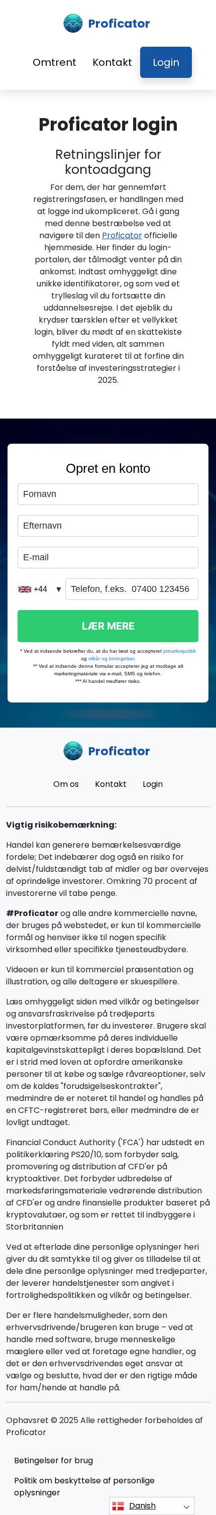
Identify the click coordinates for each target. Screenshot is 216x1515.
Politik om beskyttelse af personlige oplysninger (84, 1486)
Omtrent (54, 62)
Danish (142, 1505)
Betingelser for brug (53, 1460)
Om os (66, 784)
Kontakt (112, 62)
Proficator (122, 235)
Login (166, 62)
